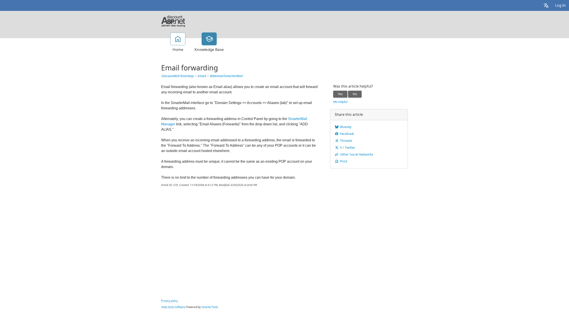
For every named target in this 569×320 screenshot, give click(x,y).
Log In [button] (560, 5)
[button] (546, 5)
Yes (340, 94)
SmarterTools (209, 307)
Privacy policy (169, 300)
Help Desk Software (173, 307)
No (355, 94)
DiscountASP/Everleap (178, 76)
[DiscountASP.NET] (173, 20)
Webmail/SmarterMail (226, 76)
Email (202, 76)
